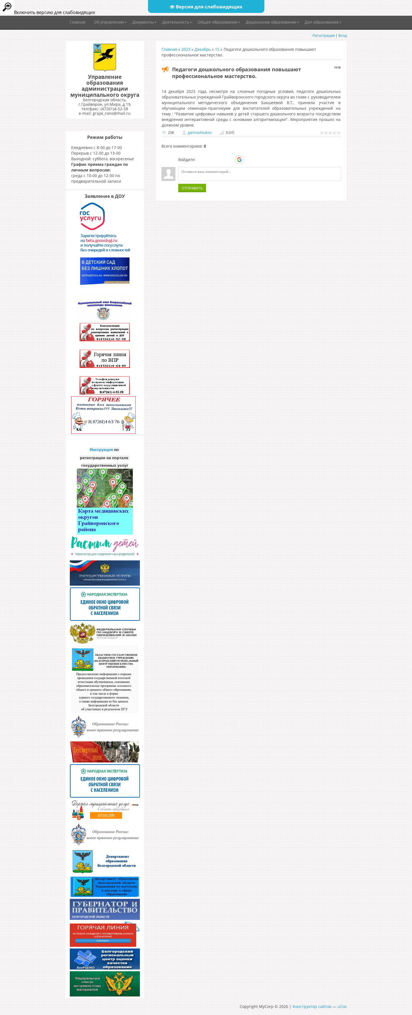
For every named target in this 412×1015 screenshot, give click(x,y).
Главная (169, 49)
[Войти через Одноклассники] (249, 159)
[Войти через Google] (239, 159)
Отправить (192, 188)
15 (217, 49)
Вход (342, 35)
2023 (185, 49)
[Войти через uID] (201, 159)
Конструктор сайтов (312, 1006)
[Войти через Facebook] (220, 159)
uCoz (342, 1006)
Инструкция (101, 449)
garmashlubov (200, 132)
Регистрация (324, 35)
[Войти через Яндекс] (229, 159)
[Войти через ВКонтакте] (210, 159)
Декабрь (203, 49)
